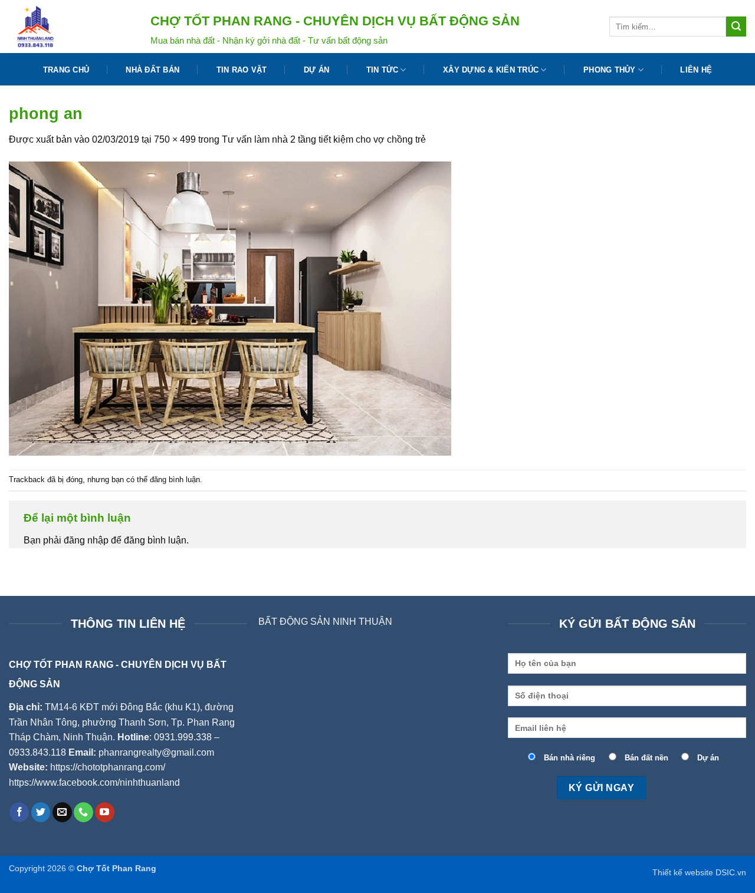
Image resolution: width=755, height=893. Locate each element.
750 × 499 (175, 139)
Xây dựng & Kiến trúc (491, 69)
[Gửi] (736, 27)
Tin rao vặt (241, 69)
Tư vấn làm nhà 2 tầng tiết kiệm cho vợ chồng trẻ (324, 139)
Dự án (316, 69)
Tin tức (382, 69)
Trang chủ (66, 69)
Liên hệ (696, 69)
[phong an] (230, 307)
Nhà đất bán (152, 69)
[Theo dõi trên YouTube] (104, 812)
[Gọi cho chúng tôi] (83, 812)
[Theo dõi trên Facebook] (19, 812)
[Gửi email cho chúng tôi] (62, 812)
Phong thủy (609, 69)
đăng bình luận (175, 479)
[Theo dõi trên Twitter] (41, 812)
